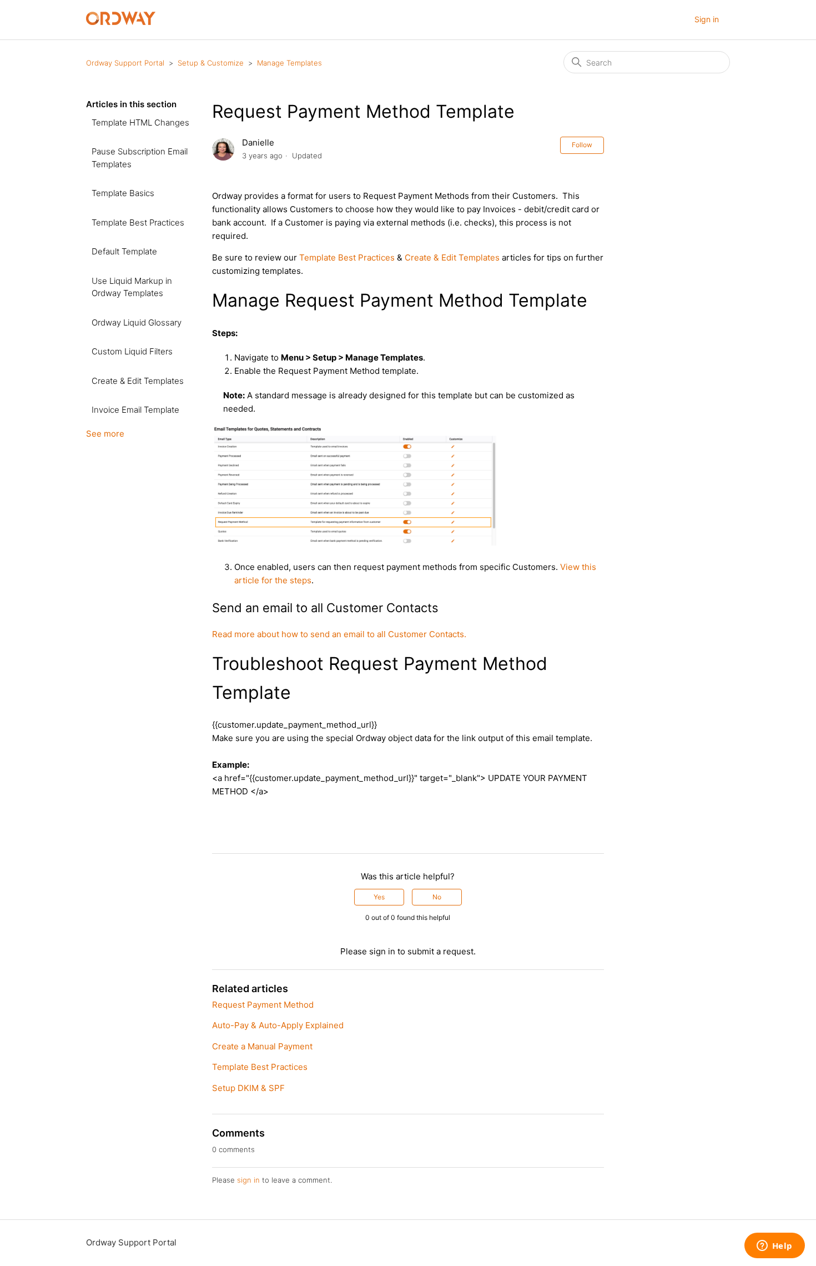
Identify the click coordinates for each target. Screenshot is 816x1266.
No (436, 897)
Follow (582, 145)
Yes (379, 897)
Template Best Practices (138, 222)
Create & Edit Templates (138, 381)
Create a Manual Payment (262, 1046)
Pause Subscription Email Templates (140, 157)
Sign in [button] (706, 19)
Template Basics (123, 193)
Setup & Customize (211, 62)
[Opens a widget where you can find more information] (774, 1246)
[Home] (120, 22)
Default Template (124, 251)
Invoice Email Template (135, 409)
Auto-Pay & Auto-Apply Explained (278, 1025)
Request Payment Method (263, 1004)
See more (105, 433)
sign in (248, 1179)
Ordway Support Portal (125, 62)
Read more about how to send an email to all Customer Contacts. (339, 634)
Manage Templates (289, 62)
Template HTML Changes (140, 122)
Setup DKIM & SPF (248, 1088)
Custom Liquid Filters (132, 351)
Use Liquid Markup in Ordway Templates (132, 287)
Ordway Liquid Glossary (137, 322)
